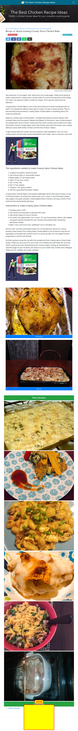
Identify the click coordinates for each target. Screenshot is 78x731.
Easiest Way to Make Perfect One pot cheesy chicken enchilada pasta (39, 525)
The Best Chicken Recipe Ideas (39, 2)
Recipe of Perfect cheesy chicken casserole (39, 425)
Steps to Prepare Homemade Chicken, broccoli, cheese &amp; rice (39, 625)
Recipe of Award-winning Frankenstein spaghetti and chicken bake (39, 676)
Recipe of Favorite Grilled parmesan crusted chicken (39, 475)
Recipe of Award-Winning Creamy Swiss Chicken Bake (35, 28)
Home (7, 28)
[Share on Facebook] (13, 39)
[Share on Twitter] (8, 39)
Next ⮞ (39, 389)
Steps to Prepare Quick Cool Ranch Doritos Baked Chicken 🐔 (39, 575)
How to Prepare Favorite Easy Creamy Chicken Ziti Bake (39, 363)
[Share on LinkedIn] (18, 39)
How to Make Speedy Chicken (39, 311)
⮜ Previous (39, 336)
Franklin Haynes (12, 35)
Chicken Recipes (14, 28)
